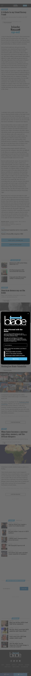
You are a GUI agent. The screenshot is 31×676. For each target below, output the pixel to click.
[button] (15, 352)
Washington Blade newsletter (13, 351)
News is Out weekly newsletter (14, 353)
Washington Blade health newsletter (15, 355)
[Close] (28, 313)
